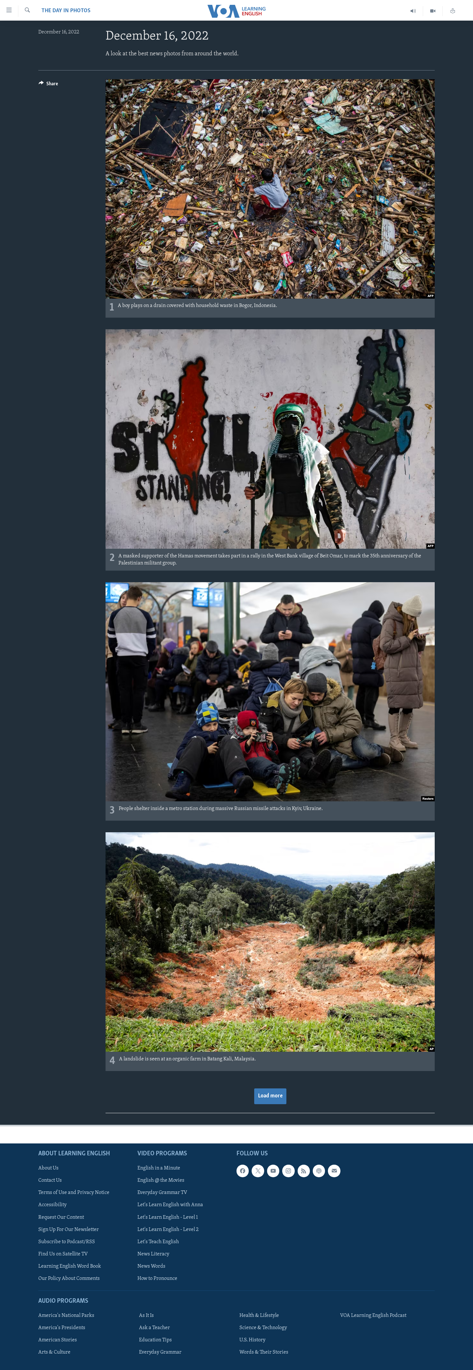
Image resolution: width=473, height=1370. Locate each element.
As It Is (146, 1315)
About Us (48, 1168)
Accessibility (52, 1204)
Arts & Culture (54, 1352)
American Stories (57, 1340)
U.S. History (252, 1340)
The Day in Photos (66, 11)
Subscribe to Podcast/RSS (66, 1241)
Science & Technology (263, 1327)
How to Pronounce (157, 1278)
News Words (151, 1266)
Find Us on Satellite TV (63, 1254)
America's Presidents (61, 1327)
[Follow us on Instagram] (288, 1171)
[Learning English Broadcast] (413, 11)
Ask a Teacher (154, 1327)
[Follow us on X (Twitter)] (258, 1171)
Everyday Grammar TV (162, 1192)
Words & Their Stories (263, 1352)
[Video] (433, 11)
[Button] (48, 85)
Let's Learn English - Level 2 (168, 1229)
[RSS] (304, 1171)
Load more (270, 1096)
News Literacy (153, 1254)
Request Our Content (61, 1217)
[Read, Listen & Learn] (453, 11)
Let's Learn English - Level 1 (167, 1217)
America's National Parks (66, 1315)
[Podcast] (319, 1171)
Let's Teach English (158, 1241)
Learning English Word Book (69, 1266)
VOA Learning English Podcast (373, 1315)
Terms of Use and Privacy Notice (73, 1192)
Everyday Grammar (160, 1352)
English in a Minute (158, 1168)
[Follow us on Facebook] (242, 1171)
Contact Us (50, 1180)
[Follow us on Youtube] (273, 1171)
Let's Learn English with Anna (170, 1204)
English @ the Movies (160, 1180)
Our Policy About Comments (69, 1278)
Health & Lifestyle (259, 1315)
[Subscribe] (334, 1171)
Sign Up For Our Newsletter (68, 1229)
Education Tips (155, 1340)
